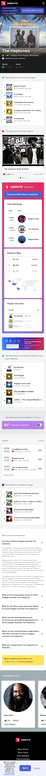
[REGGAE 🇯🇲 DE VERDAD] (9, 393)
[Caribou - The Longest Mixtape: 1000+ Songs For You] (9, 401)
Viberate (9, 3)
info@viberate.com (11, 662)
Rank (10, 211)
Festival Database (23, 759)
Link (26, 316)
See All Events (9, 475)
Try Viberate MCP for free (32, 11)
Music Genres (23, 749)
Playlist (11, 310)
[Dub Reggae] (9, 376)
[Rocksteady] (9, 368)
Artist (19, 211)
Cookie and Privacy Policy (9, 773)
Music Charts (23, 752)
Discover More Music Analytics (22, 194)
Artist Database (23, 756)
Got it (25, 768)
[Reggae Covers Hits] (9, 385)
